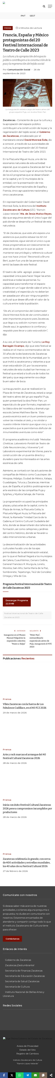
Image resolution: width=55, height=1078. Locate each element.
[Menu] (50, 6)
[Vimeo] (27, 1018)
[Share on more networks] (51, 1075)
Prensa (7, 28)
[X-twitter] (37, 1018)
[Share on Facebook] (4, 1075)
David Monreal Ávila (36, 140)
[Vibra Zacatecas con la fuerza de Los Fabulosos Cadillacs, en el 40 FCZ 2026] (27, 681)
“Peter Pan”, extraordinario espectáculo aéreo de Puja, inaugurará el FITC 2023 (41, 641)
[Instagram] (17, 1018)
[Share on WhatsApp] (20, 1075)
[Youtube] (48, 1018)
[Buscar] (44, 6)
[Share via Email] (35, 1075)
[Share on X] (12, 1075)
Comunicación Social (18, 69)
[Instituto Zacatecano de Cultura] (17, 6)
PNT (23, 15)
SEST (32, 15)
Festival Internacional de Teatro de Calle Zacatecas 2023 (23, 615)
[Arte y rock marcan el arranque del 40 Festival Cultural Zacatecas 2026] (27, 732)
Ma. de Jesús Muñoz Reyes (35, 213)
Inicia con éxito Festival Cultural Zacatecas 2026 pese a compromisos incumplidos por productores (27, 808)
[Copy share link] (43, 1075)
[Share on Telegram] (27, 1075)
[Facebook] (6, 1018)
